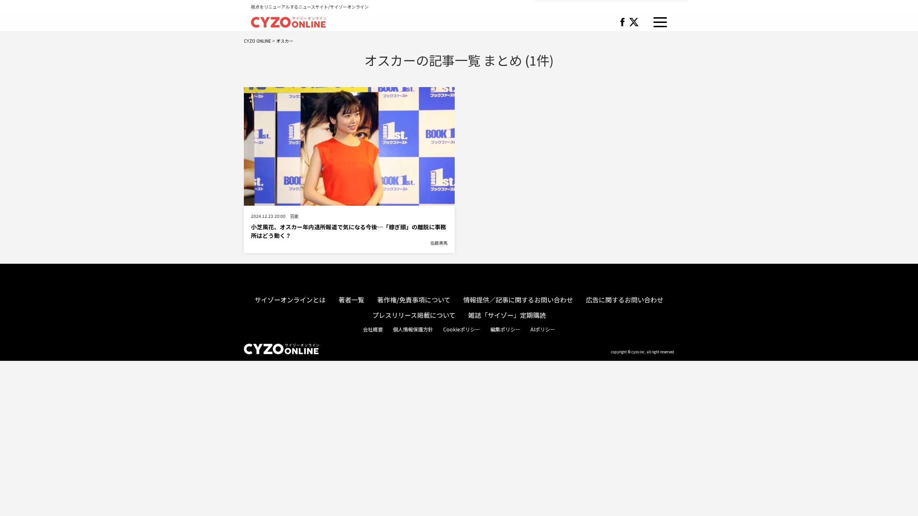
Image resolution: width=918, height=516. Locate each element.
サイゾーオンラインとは (290, 299)
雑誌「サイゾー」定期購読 (507, 315)
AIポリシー (542, 329)
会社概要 (373, 329)
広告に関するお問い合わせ (624, 299)
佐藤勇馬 (439, 243)
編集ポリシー (505, 329)
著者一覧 (351, 299)
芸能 (294, 216)
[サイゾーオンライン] (288, 21)
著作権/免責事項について (413, 299)
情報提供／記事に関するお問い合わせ (518, 299)
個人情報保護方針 (413, 329)
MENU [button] (660, 22)
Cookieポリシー (461, 329)
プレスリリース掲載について (413, 315)
